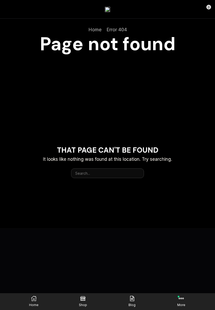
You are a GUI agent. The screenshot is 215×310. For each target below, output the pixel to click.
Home (94, 29)
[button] (6, 9)
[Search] (139, 173)
